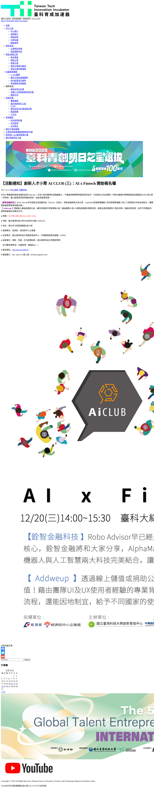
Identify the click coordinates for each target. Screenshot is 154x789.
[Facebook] (77, 649)
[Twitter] (77, 653)
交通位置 (14, 40)
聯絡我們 (27, 19)
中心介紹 (9, 28)
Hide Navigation (21, 21)
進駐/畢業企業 (12, 54)
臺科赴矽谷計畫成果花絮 (21, 109)
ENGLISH (36, 19)
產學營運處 (17, 19)
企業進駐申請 (16, 49)
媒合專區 (14, 57)
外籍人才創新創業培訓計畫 (22, 92)
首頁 (8, 26)
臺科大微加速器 (12, 129)
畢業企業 (14, 63)
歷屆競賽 (14, 112)
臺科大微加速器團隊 (19, 78)
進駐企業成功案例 (18, 66)
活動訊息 (23, 190)
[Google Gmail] (77, 657)
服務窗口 (14, 34)
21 (12, 684)
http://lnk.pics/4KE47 (20, 250)
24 (2, 686)
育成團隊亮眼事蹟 (18, 83)
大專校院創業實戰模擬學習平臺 (19, 132)
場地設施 (14, 37)
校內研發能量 (16, 120)
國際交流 (14, 95)
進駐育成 (9, 46)
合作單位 (14, 126)
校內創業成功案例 (18, 81)
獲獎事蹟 (14, 101)
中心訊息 (14, 190)
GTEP (13, 106)
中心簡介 (14, 31)
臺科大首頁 (6, 19)
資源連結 (9, 117)
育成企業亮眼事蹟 (18, 69)
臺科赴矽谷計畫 (17, 89)
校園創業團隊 (11, 72)
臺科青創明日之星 (18, 104)
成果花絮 (9, 98)
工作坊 (13, 115)
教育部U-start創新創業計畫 (17, 135)
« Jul (3, 692)
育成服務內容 (16, 52)
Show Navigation (7, 21)
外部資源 (14, 123)
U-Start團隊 (15, 75)
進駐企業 (14, 60)
